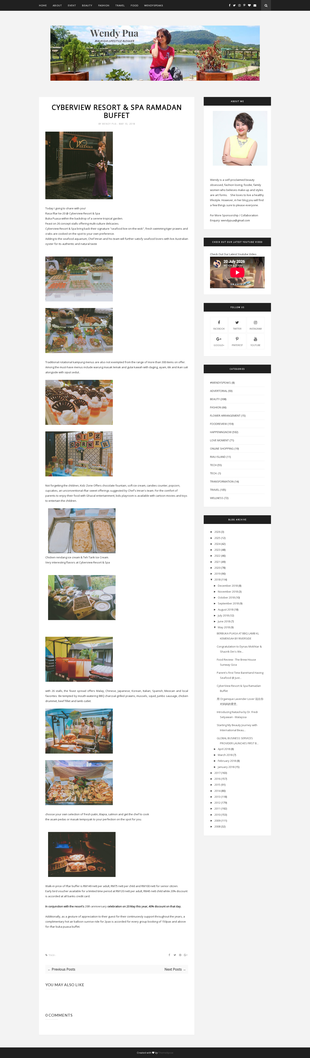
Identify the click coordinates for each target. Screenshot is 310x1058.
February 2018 (227, 761)
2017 (217, 773)
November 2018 (228, 591)
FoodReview (218, 424)
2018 (217, 579)
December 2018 (228, 586)
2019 (217, 573)
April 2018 (224, 749)
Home (43, 5)
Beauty (87, 5)
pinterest (237, 345)
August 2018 (225, 609)
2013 (217, 797)
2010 (217, 815)
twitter (237, 328)
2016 (217, 779)
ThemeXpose (165, 1052)
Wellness (216, 498)
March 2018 (225, 755)
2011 (217, 808)
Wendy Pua (109, 123)
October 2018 (226, 597)
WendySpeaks (153, 5)
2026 (217, 532)
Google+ (219, 345)
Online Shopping (222, 448)
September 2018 (228, 603)
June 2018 (224, 621)
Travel (120, 5)
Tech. (213, 473)
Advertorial (218, 391)
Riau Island (218, 457)
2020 (217, 568)
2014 (217, 791)
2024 (217, 544)
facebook (219, 328)
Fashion (103, 5)
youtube (255, 345)
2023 (217, 550)
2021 (217, 562)
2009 (217, 820)
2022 (217, 556)
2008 (217, 826)
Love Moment (219, 440)
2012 (217, 802)
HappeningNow (221, 432)
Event (72, 5)
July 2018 (223, 615)
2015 (217, 785)
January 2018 (226, 767)
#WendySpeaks (220, 382)
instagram (255, 328)
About (57, 5)
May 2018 (224, 627)
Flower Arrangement (225, 415)
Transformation (222, 481)
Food (134, 5)
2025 (217, 538)
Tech (213, 465)
